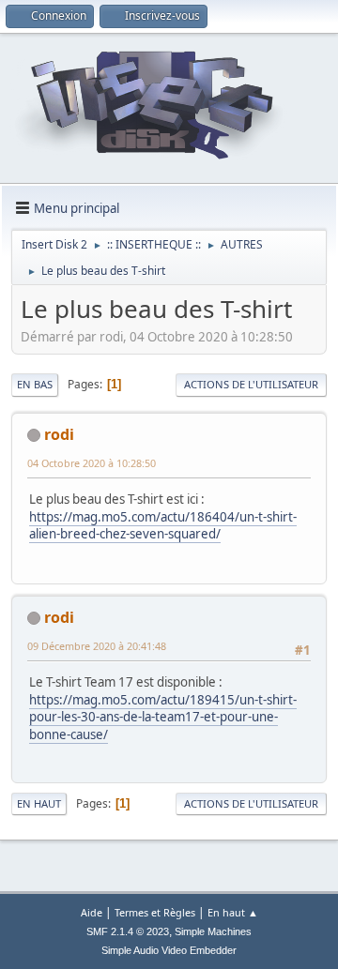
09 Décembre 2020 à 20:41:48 (96, 646)
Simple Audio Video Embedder (169, 950)
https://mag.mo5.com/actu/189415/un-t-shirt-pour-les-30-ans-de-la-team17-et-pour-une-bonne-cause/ (163, 717)
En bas (35, 384)
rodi (59, 434)
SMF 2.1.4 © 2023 (127, 931)
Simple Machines (213, 931)
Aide (91, 912)
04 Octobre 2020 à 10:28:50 (91, 463)
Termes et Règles (155, 912)
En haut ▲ (232, 912)
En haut (39, 803)
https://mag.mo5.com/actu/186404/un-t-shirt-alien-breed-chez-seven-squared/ (163, 525)
